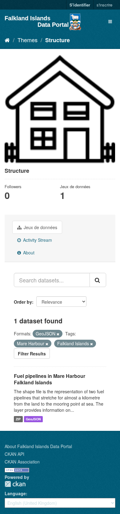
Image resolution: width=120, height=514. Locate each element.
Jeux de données (39, 227)
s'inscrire (104, 5)
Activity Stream (37, 240)
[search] (98, 280)
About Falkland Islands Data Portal (38, 446)
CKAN (15, 484)
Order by (23, 302)
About (28, 252)
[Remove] (58, 333)
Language (15, 493)
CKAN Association (22, 462)
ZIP (18, 419)
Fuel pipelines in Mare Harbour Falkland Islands (49, 379)
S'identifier (80, 5)
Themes (28, 40)
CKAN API (14, 454)
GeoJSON (33, 419)
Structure (57, 40)
